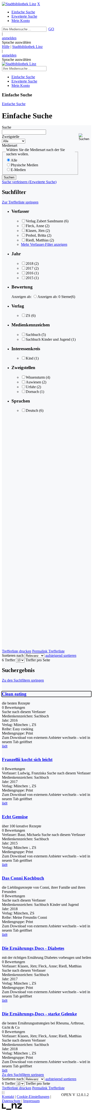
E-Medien (18, 170)
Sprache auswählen (16, 42)
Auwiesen (33, 382)
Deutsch (32, 410)
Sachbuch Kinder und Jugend (48, 339)
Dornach (32, 392)
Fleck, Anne (35, 226)
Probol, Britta (36, 235)
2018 (29, 263)
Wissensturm (35, 377)
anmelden (9, 38)
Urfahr (31, 387)
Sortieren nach (13, 655)
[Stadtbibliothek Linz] (19, 4)
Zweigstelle (10, 137)
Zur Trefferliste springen (20, 202)
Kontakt (8, 1097)
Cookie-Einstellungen (33, 1097)
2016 (29, 273)
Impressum (31, 1101)
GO (51, 29)
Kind (29, 358)
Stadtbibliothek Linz (27, 47)
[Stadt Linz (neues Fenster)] (12, 1109)
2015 (29, 278)
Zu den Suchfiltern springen (23, 680)
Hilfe (6, 47)
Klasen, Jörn (35, 231)
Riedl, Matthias (37, 240)
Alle (14, 160)
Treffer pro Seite (38, 660)
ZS (28, 315)
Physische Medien (24, 165)
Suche (6, 127)
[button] (85, 137)
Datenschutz (11, 1101)
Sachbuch (33, 335)
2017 (29, 268)
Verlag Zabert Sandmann (44, 221)
